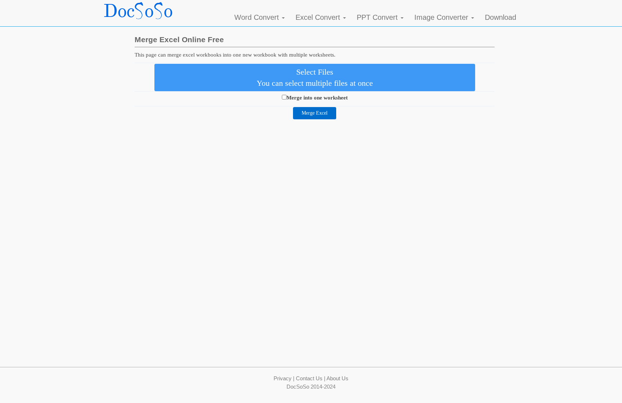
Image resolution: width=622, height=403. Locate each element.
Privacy (283, 378)
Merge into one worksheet (317, 98)
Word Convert (257, 17)
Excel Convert (319, 17)
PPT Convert (378, 17)
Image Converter (442, 17)
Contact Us (309, 378)
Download (500, 17)
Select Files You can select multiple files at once (315, 77)
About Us (337, 378)
